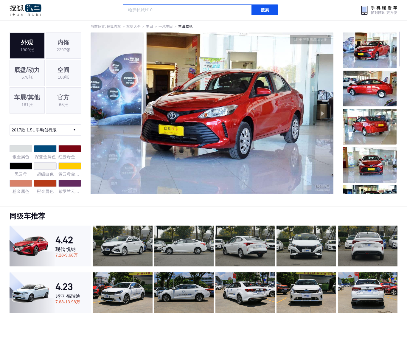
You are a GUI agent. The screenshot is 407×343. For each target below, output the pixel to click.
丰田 (149, 26)
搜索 (265, 9)
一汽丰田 (166, 26)
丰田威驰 (185, 26)
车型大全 (133, 26)
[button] (151, 113)
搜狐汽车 (25, 10)
